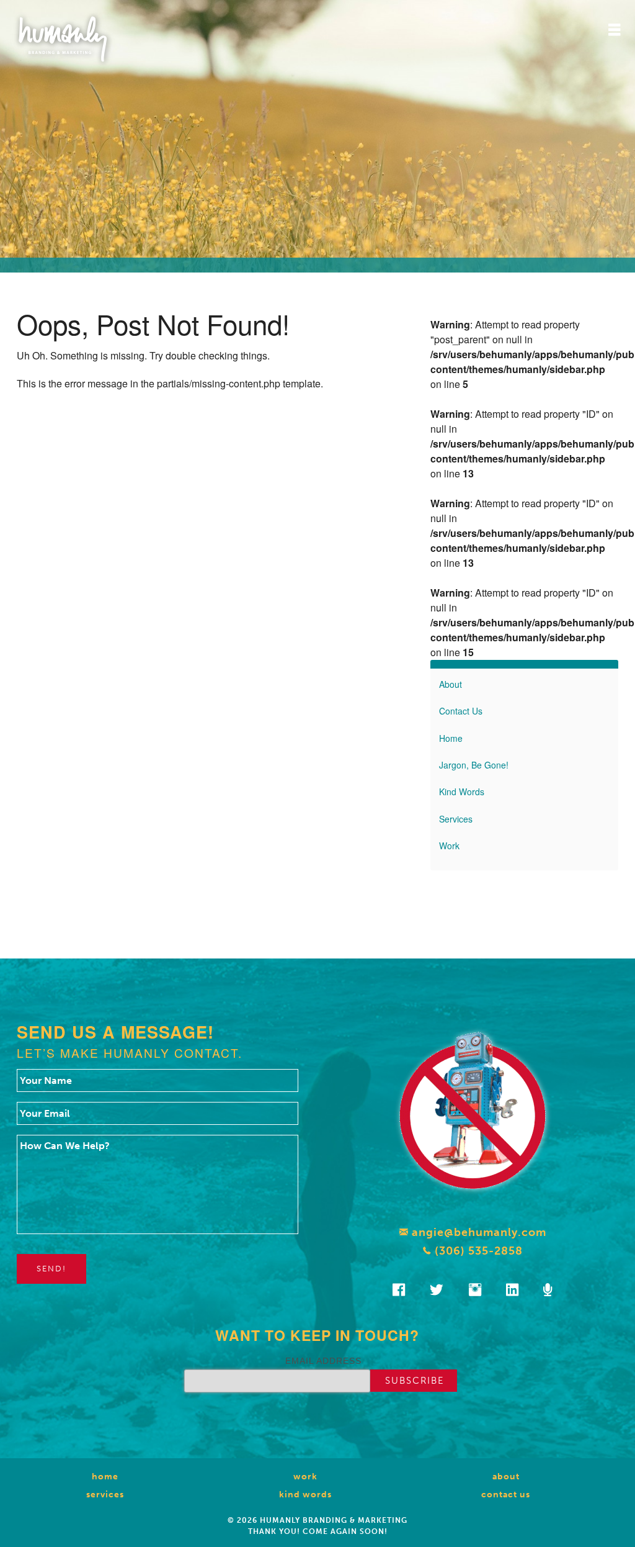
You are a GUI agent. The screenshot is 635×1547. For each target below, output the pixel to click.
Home (451, 738)
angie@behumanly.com (477, 1232)
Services (456, 819)
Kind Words (461, 791)
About (450, 684)
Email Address (323, 1361)
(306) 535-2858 (477, 1251)
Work (449, 845)
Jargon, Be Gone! (473, 765)
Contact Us (460, 711)
